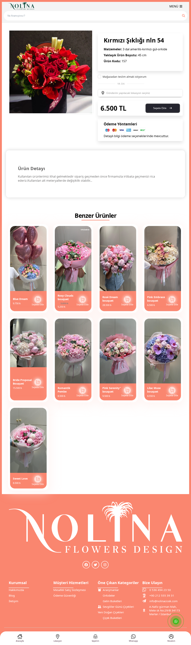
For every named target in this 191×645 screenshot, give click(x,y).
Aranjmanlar (111, 590)
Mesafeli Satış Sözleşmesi (69, 590)
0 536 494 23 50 (160, 590)
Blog (12, 595)
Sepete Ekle (160, 108)
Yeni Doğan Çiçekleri (111, 612)
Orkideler (109, 595)
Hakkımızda (16, 590)
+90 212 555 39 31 (161, 595)
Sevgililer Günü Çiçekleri (118, 606)
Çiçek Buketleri (112, 618)
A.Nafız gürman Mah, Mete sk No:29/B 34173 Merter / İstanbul (164, 610)
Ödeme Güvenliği (64, 595)
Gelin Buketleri (112, 601)
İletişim (13, 601)
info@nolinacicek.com (163, 601)
